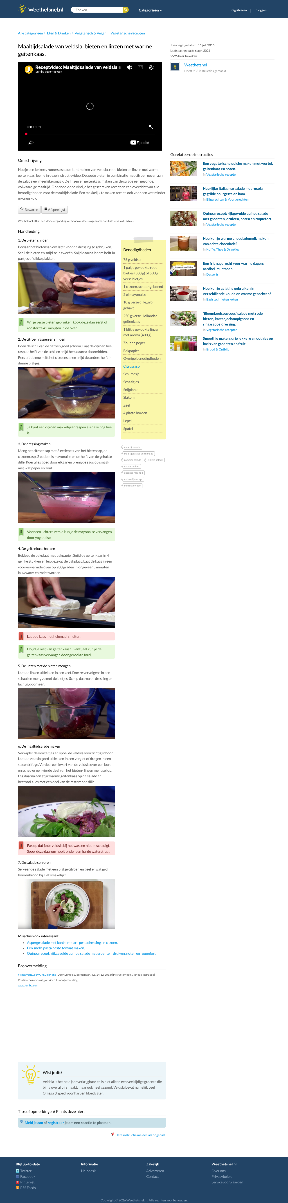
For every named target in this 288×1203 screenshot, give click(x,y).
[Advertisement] (92, 1024)
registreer (56, 1122)
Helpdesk (88, 1171)
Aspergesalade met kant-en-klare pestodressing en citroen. (72, 942)
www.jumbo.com (28, 985)
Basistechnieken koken (222, 299)
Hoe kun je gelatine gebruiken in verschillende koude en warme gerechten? (237, 291)
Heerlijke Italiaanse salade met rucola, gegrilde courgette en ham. (233, 191)
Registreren (239, 10)
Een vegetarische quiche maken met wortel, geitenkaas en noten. (238, 166)
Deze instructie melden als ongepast (140, 1135)
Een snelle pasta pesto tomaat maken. (56, 948)
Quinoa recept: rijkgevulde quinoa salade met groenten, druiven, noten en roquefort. (91, 953)
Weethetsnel (195, 64)
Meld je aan (34, 1122)
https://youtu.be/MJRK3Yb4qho (37, 974)
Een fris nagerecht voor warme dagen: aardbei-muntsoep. (233, 266)
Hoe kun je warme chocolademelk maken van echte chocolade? (235, 241)
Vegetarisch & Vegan (90, 33)
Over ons (219, 1171)
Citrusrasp (131, 366)
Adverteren (155, 1171)
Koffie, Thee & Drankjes (222, 249)
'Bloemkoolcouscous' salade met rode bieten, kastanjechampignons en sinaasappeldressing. (233, 318)
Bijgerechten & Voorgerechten (227, 199)
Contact (152, 1176)
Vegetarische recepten (127, 33)
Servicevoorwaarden (227, 1182)
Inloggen (261, 10)
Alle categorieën (30, 33)
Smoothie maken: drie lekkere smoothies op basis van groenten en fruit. (238, 341)
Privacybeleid (222, 1176)
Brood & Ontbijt (217, 349)
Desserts (212, 274)
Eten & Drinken (59, 33)
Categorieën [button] (149, 10)
